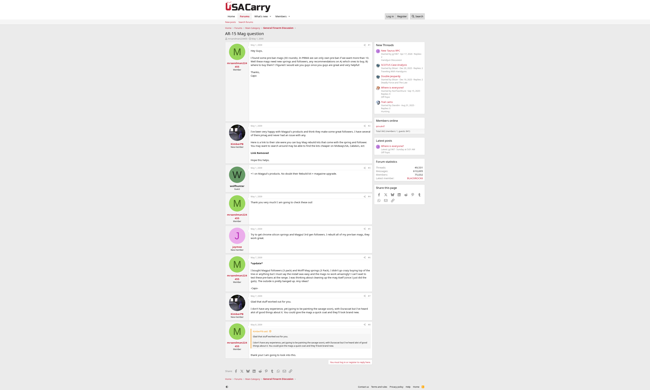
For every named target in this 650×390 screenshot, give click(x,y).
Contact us (363, 386)
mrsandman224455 (237, 38)
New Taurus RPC (390, 50)
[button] (270, 16)
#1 (369, 45)
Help (408, 386)
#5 (369, 228)
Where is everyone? (392, 87)
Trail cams (387, 102)
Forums (244, 16)
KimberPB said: (260, 331)
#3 (369, 167)
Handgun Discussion (391, 60)
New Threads (385, 45)
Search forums (246, 22)
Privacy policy (396, 386)
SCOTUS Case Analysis (394, 64)
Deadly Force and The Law (394, 82)
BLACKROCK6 (415, 178)
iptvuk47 (380, 126)
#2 (369, 125)
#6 (369, 257)
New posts (230, 22)
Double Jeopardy (390, 76)
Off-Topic (385, 96)
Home (231, 16)
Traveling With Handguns (394, 71)
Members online (387, 121)
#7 (369, 296)
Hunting (385, 111)
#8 (369, 324)
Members (281, 16)
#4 (369, 196)
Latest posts (384, 141)
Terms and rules (379, 386)
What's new (261, 16)
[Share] (364, 45)
